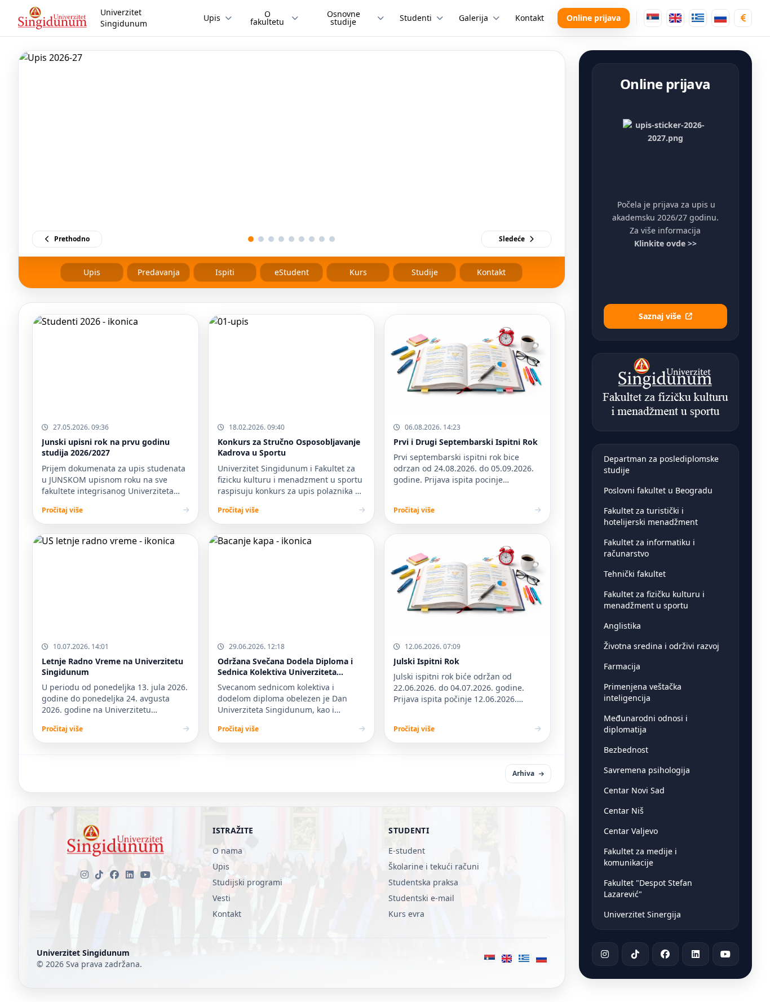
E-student (406, 850)
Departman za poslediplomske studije (661, 464)
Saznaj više (660, 316)
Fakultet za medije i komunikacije (640, 857)
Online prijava (594, 17)
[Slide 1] (251, 239)
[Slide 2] (261, 239)
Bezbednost (626, 749)
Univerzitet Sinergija (642, 914)
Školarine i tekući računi (433, 866)
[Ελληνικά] (698, 18)
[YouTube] (145, 874)
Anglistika (622, 625)
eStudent (292, 272)
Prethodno (72, 239)
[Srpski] (653, 18)
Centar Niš (624, 810)
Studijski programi (247, 882)
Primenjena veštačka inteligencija (643, 692)
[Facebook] (114, 874)
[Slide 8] (322, 239)
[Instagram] (84, 874)
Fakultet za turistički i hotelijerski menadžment (651, 516)
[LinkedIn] (130, 874)
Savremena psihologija (647, 770)
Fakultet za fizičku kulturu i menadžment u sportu (654, 600)
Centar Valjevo (631, 831)
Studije (424, 272)
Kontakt (491, 272)
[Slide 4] (281, 239)
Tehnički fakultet (635, 573)
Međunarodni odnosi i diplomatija (646, 724)
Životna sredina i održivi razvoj (661, 646)
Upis (91, 272)
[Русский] (720, 18)
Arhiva (523, 773)
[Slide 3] (271, 239)
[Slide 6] (301, 239)
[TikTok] (99, 874)
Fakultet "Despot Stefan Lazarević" (648, 888)
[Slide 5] (291, 239)
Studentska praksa (423, 882)
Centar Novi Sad (634, 790)
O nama (227, 850)
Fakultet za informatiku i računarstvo (649, 548)
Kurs (358, 272)
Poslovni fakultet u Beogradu (658, 490)
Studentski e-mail (421, 898)
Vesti (222, 898)
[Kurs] (743, 18)
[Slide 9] (332, 239)
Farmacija (622, 666)
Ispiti (224, 272)
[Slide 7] (312, 239)
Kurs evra (406, 913)
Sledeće (512, 239)
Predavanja (159, 272)
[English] (675, 18)
